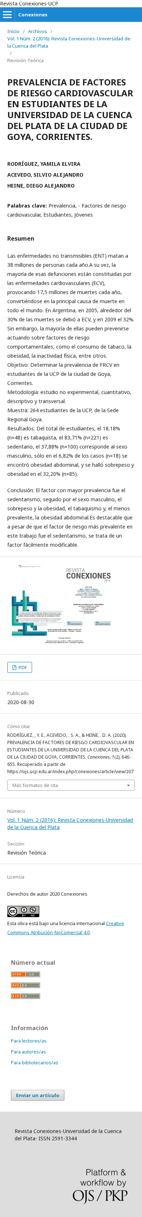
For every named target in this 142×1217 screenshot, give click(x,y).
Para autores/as (28, 1051)
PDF (22, 667)
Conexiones (32, 14)
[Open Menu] (7, 14)
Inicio (13, 31)
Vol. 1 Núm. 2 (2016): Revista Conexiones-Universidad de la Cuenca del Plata (68, 42)
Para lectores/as (29, 1040)
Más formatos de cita (35, 785)
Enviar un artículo (37, 1095)
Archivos (37, 31)
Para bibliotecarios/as (34, 1062)
